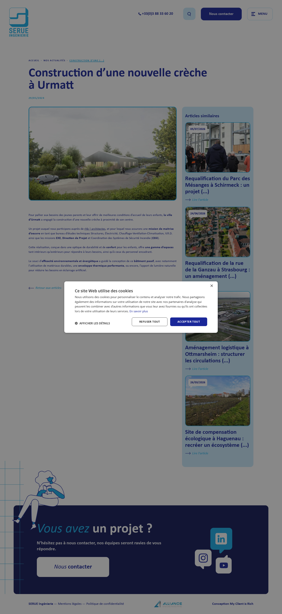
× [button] (211, 285)
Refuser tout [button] (149, 321)
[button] (92, 323)
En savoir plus (138, 311)
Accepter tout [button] (188, 321)
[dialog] (141, 307)
